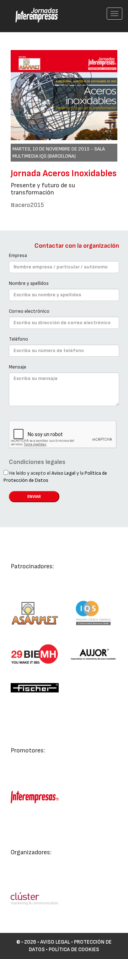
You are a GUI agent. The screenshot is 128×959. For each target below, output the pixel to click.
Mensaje (17, 367)
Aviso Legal (63, 473)
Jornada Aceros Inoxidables (64, 173)
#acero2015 (27, 205)
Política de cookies (74, 949)
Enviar (34, 496)
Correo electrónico (29, 311)
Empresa (18, 255)
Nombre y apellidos (29, 283)
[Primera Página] (32, 9)
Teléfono (18, 339)
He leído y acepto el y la (55, 476)
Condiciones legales (37, 462)
